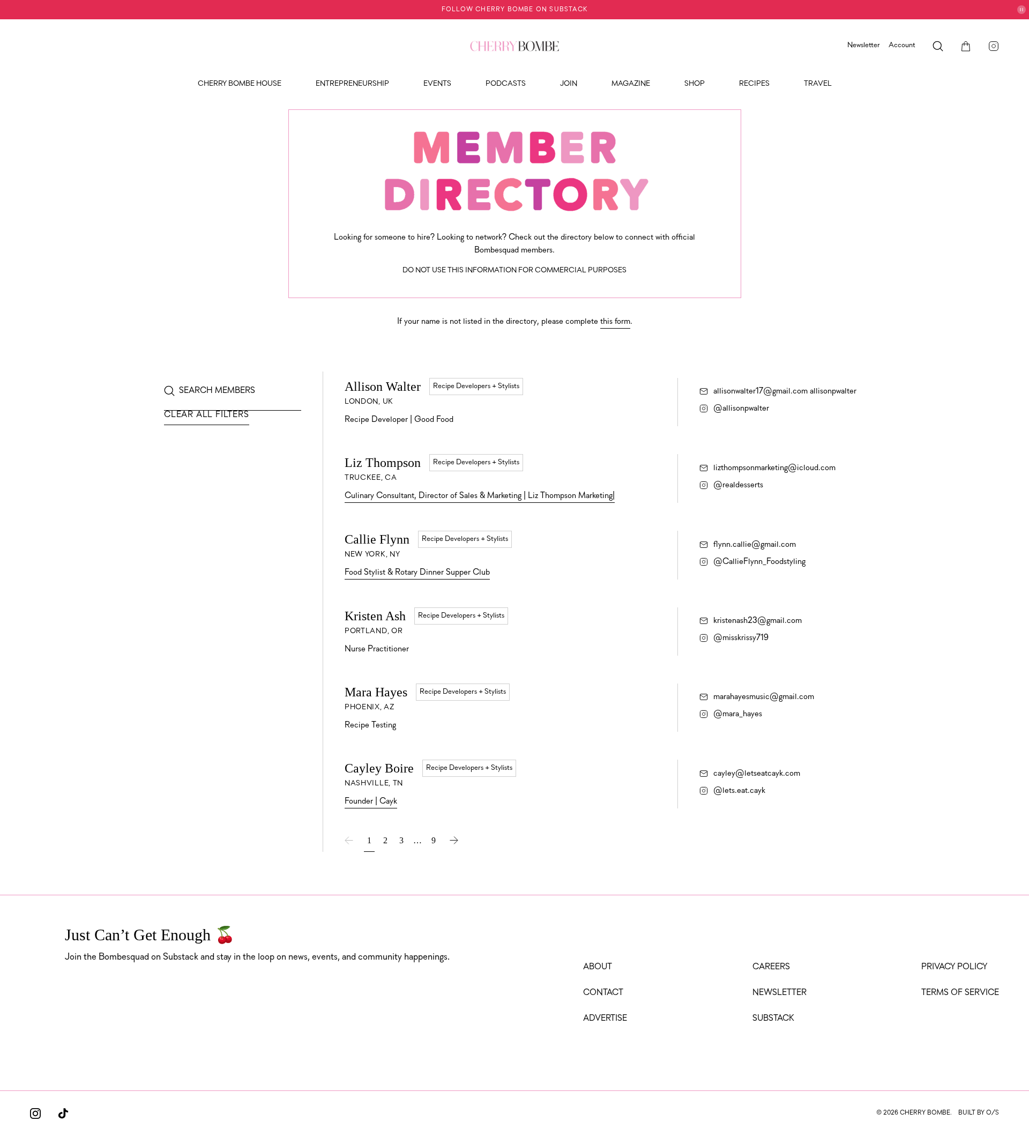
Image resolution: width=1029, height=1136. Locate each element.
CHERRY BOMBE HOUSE (239, 84)
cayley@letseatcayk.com (756, 773)
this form (615, 321)
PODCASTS (506, 84)
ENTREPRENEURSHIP (352, 84)
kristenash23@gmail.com (757, 621)
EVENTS (437, 84)
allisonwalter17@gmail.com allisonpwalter (784, 391)
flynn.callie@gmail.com (754, 544)
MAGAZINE (631, 84)
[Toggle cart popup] (965, 46)
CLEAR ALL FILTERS (206, 415)
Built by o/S (978, 1113)
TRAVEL (818, 84)
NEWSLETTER (779, 993)
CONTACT (603, 993)
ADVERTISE (605, 1018)
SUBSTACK (773, 1018)
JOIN (568, 84)
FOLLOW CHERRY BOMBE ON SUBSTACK (514, 9)
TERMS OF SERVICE (960, 993)
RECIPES (754, 84)
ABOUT (597, 967)
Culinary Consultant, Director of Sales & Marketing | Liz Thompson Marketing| (480, 496)
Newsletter (863, 45)
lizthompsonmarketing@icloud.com (774, 468)
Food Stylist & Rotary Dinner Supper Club (417, 572)
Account (902, 45)
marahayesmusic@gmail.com (763, 697)
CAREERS (771, 967)
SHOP (694, 84)
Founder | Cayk (371, 801)
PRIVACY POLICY (954, 967)
